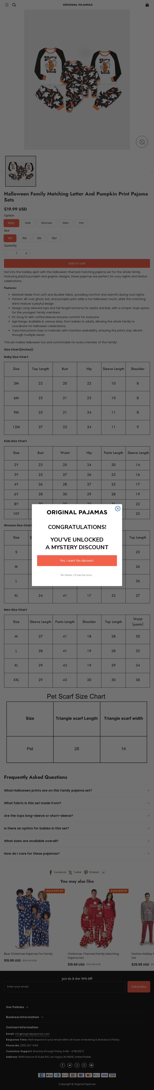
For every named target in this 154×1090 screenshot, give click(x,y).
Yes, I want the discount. (77, 560)
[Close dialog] (117, 508)
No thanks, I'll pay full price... (77, 575)
